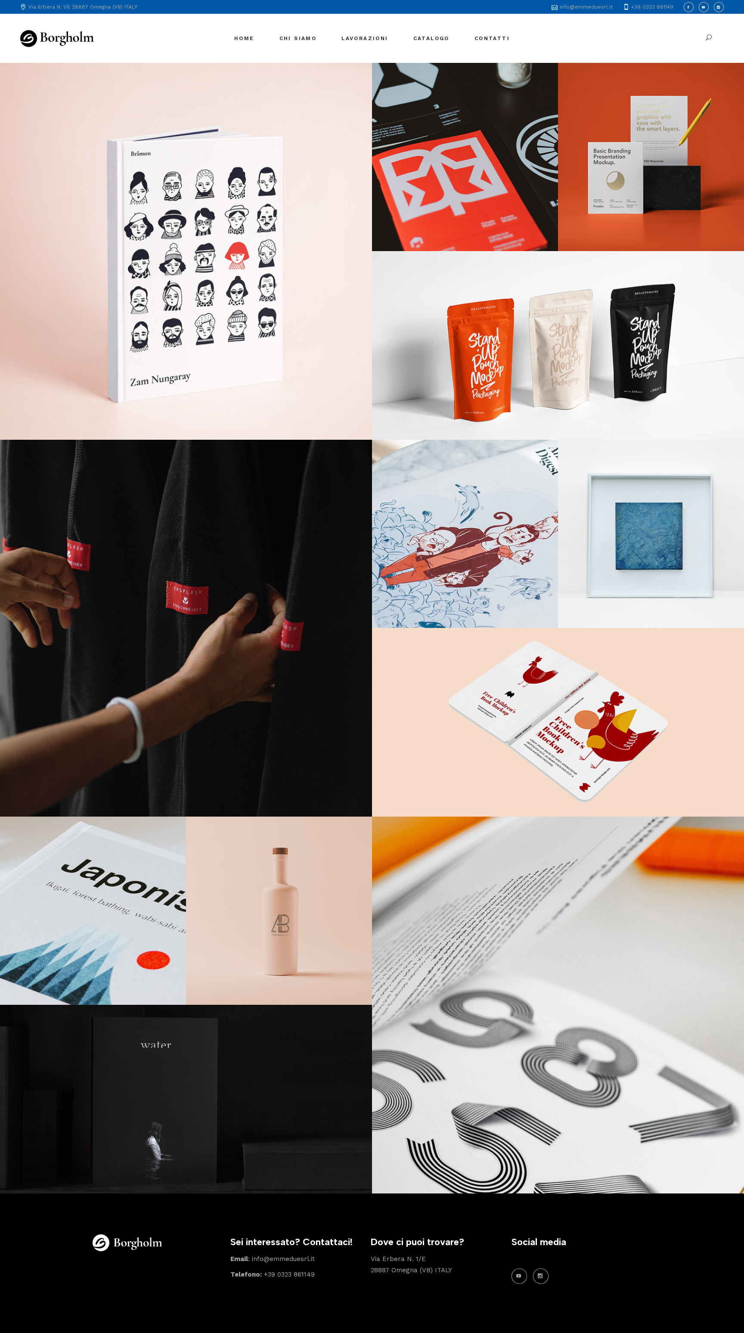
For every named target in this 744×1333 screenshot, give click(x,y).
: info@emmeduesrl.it (272, 1259)
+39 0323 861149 (272, 1274)
